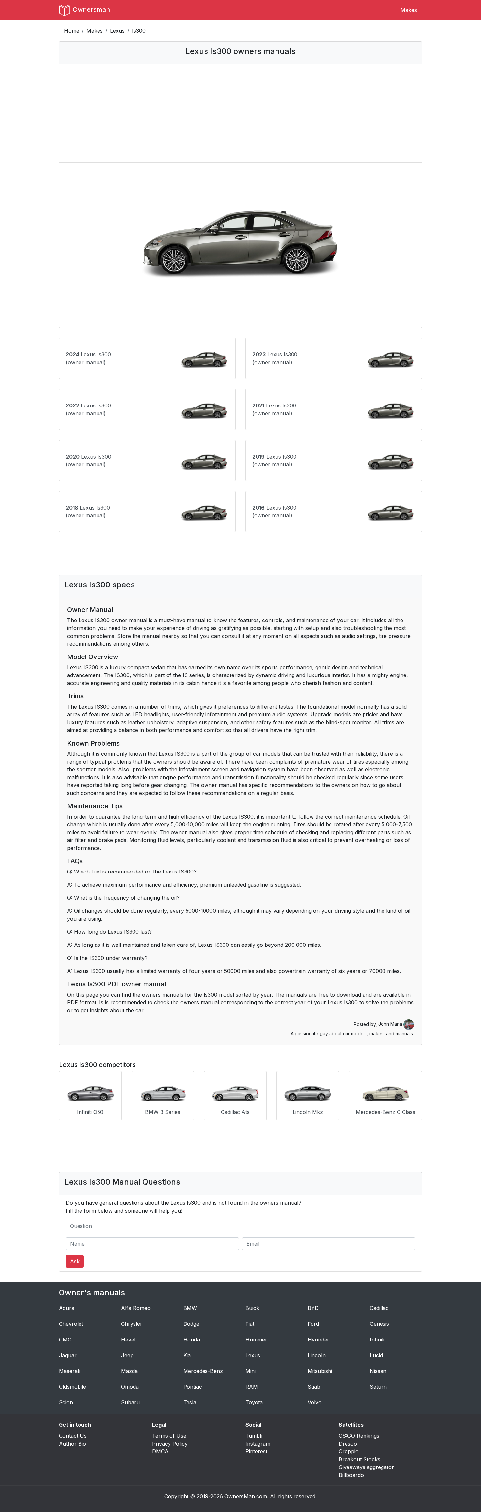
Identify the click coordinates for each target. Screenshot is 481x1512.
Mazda (129, 1371)
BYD (313, 1308)
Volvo (315, 1402)
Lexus (117, 30)
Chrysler (131, 1324)
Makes (409, 10)
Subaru (130, 1402)
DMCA (160, 1451)
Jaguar (68, 1355)
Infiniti (377, 1339)
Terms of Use (169, 1435)
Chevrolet (71, 1324)
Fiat (249, 1324)
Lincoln (317, 1355)
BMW (190, 1308)
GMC (65, 1339)
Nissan (378, 1371)
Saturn (378, 1386)
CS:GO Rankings (359, 1435)
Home (71, 30)
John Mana (390, 1024)
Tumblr (254, 1435)
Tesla (189, 1402)
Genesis (379, 1324)
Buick (252, 1308)
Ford (313, 1324)
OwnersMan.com (245, 1496)
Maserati (69, 1371)
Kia (187, 1355)
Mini (250, 1371)
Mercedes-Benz (203, 1371)
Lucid (376, 1355)
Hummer (256, 1339)
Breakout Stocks (359, 1459)
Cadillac (379, 1308)
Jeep (127, 1355)
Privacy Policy (169, 1443)
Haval (128, 1339)
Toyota (254, 1402)
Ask (75, 1261)
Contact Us (73, 1435)
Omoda (130, 1386)
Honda (191, 1339)
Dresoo (348, 1443)
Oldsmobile (72, 1386)
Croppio (349, 1451)
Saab (314, 1386)
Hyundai (318, 1339)
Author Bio (72, 1443)
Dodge (191, 1324)
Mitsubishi (320, 1371)
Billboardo (351, 1475)
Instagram (257, 1443)
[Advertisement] (240, 113)
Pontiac (192, 1386)
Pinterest (256, 1451)
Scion (66, 1402)
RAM (251, 1386)
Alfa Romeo (136, 1308)
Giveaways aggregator (366, 1467)
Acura (66, 1308)
